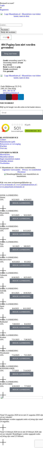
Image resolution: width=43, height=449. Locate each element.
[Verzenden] (21, 117)
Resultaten (4, 30)
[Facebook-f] (3, 97)
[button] (21, 34)
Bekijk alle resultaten (8, 32)
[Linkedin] (21, 97)
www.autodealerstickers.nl (26, 185)
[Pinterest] (15, 97)
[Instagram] (9, 97)
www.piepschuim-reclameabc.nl (12, 187)
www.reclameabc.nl (7, 185)
